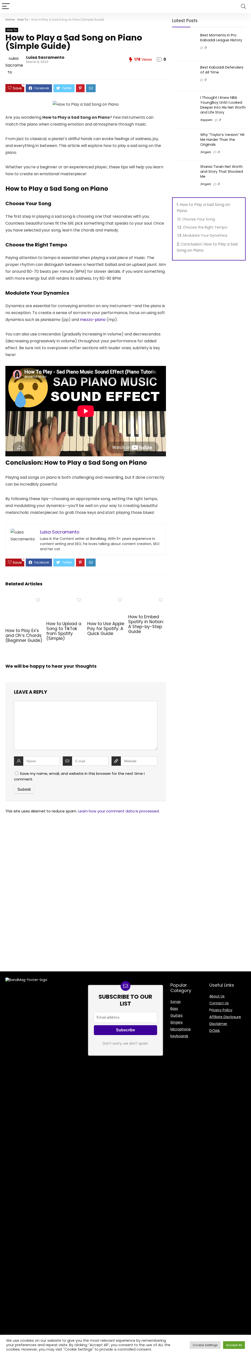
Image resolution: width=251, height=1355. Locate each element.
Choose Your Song (198, 219)
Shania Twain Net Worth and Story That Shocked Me (221, 171)
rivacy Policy (221, 1010)
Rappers (206, 120)
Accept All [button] (234, 1345)
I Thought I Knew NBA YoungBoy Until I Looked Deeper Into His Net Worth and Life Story (223, 105)
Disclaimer (218, 1023)
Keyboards (179, 1036)
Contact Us (219, 1003)
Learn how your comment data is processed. (119, 811)
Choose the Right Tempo (205, 227)
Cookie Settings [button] (205, 1345)
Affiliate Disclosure (225, 1016)
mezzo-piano (93, 319)
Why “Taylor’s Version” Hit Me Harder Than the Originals (222, 139)
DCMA (214, 1030)
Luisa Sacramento (45, 57)
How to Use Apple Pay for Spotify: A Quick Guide (105, 628)
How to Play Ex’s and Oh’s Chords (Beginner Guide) (23, 635)
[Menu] (6, 6)
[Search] (243, 6)
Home (9, 19)
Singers (205, 152)
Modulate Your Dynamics (205, 235)
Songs (175, 1001)
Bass (174, 1008)
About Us (217, 996)
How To (22, 19)
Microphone (180, 1029)
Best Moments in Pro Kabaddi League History (221, 38)
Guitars (176, 1015)
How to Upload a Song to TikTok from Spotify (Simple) (63, 631)
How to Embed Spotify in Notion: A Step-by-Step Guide (146, 624)
